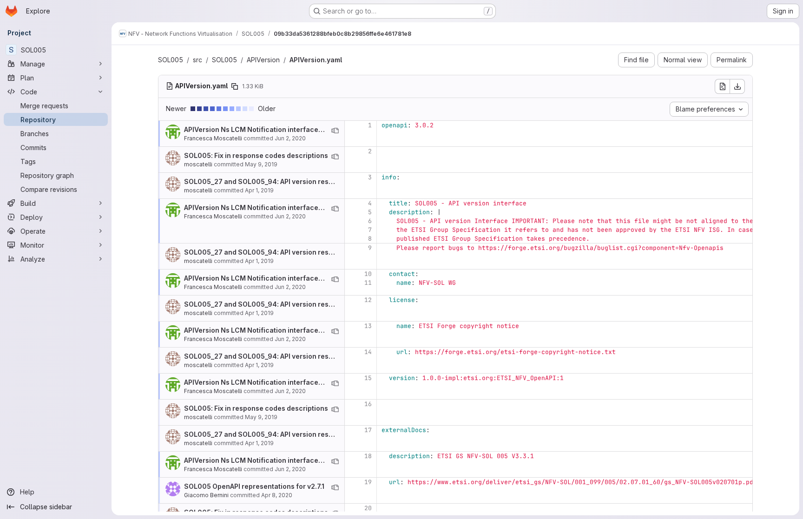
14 (368, 352)
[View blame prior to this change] (335, 130)
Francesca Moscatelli (213, 138)
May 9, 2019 (261, 164)
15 (368, 378)
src (197, 60)
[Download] (737, 86)
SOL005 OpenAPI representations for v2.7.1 (254, 486)
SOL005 (170, 60)
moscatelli (198, 164)
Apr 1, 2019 (259, 190)
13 (368, 326)
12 (368, 300)
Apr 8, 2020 (276, 495)
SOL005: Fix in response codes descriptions (256, 155)
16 (368, 404)
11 (368, 283)
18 (368, 456)
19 (368, 482)
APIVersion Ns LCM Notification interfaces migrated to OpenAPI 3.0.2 (296, 129)
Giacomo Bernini (206, 495)
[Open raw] (722, 86)
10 (368, 274)
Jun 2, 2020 (290, 138)
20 (368, 508)
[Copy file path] (234, 86)
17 (368, 430)
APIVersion (263, 60)
